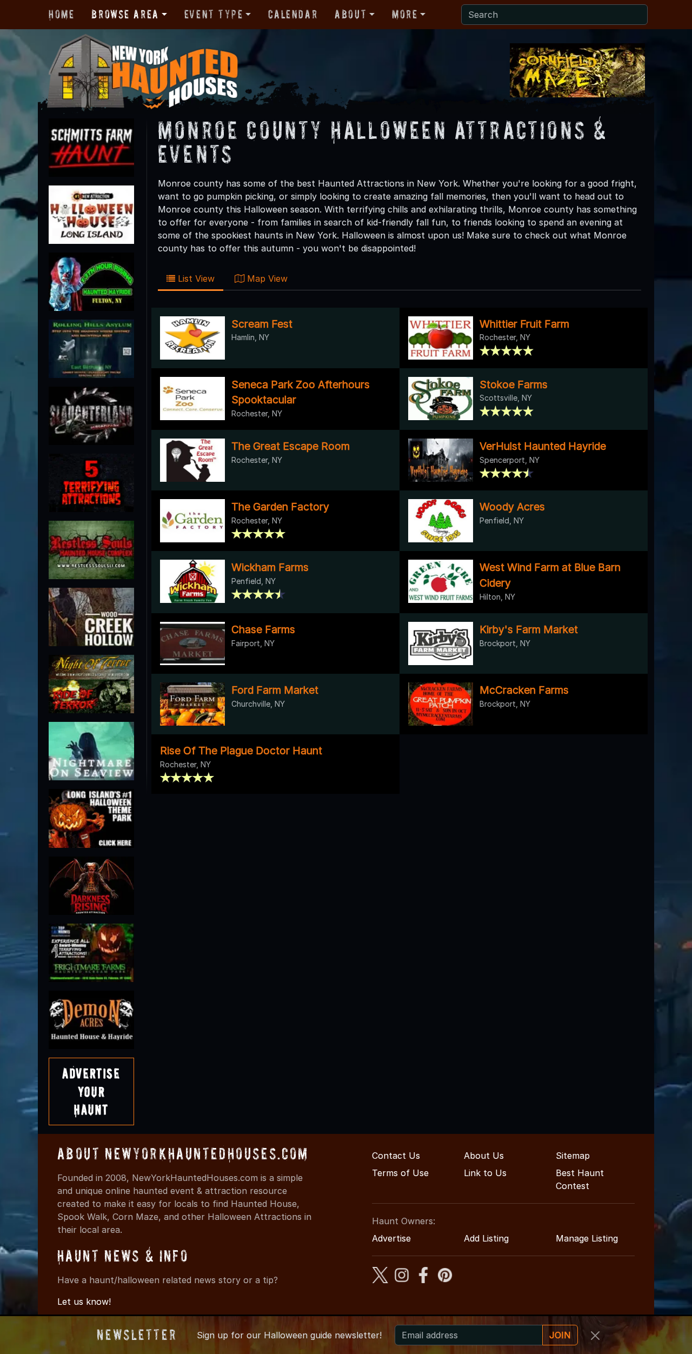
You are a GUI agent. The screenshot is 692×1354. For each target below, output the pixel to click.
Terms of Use (400, 1172)
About (351, 14)
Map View (266, 278)
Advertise (391, 1238)
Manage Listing (587, 1238)
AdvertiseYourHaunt (91, 1091)
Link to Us (485, 1172)
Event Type (213, 14)
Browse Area (124, 14)
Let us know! (84, 1301)
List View (195, 278)
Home (61, 14)
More (404, 14)
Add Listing (486, 1238)
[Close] (595, 1335)
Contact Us (396, 1155)
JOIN (560, 1335)
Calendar (292, 14)
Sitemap (573, 1155)
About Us (484, 1155)
